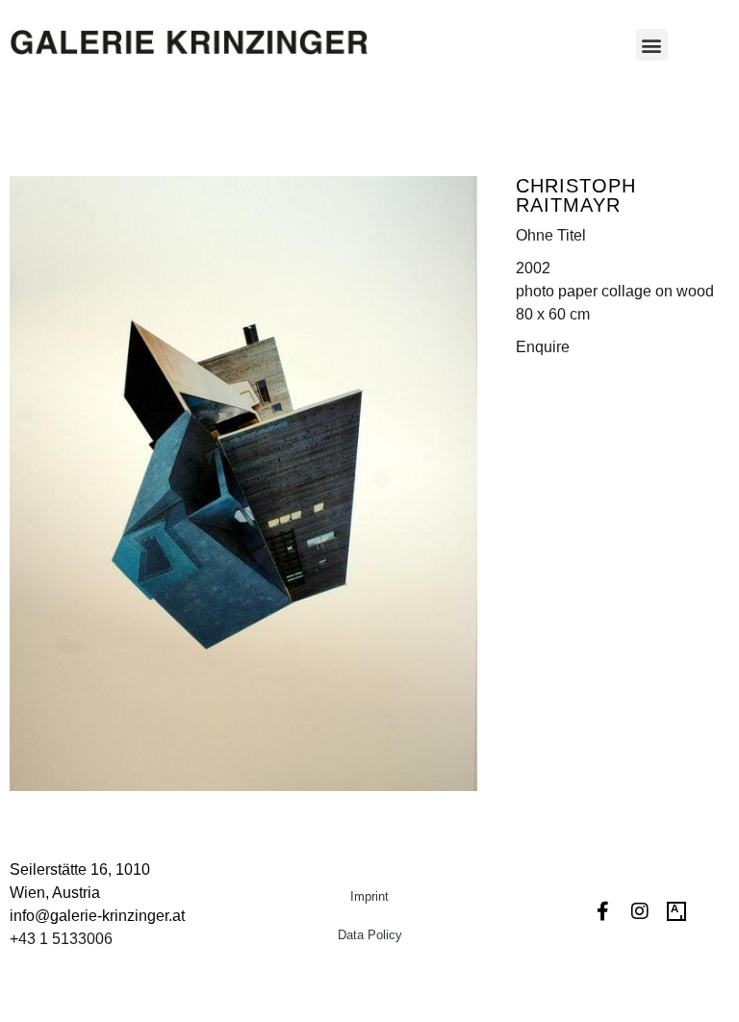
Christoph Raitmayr (576, 195)
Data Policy (370, 935)
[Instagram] (639, 911)
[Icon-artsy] (676, 911)
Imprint (369, 896)
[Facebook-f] (603, 911)
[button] (652, 45)
